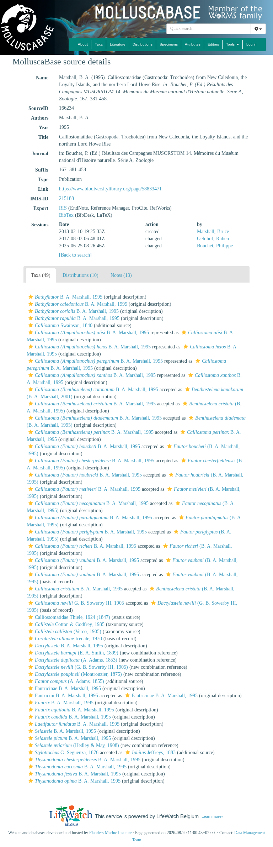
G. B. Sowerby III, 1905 (79, 603)
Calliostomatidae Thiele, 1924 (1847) (72, 617)
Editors (213, 44)
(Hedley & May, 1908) (77, 745)
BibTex (66, 215)
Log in (251, 44)
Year (43, 127)
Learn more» (213, 816)
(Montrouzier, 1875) (78, 674)
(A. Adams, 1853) (76, 660)
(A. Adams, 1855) (69, 681)
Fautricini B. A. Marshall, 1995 (66, 695)
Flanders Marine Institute (110, 832)
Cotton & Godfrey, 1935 (70, 624)
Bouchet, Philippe (215, 245)
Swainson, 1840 (63, 325)
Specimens (169, 44)
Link (43, 189)
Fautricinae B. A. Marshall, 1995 (68, 688)
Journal (40, 153)
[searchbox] (209, 29)
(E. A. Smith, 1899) (76, 653)
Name (42, 77)
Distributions (142, 44)
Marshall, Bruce (213, 231)
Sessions (39, 224)
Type (43, 179)
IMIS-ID (39, 198)
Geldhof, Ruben (213, 238)
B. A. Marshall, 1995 (68, 297)
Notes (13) (121, 275)
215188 (66, 198)
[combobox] (208, 28)
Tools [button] (231, 44)
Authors (39, 118)
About (83, 44)
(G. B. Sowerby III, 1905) (81, 667)
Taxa (99, 44)
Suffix (41, 170)
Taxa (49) (40, 275)
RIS (63, 208)
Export (40, 208)
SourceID (38, 108)
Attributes (192, 44)
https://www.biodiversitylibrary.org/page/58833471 (110, 188)
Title (43, 137)
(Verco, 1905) (68, 631)
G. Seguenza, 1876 (66, 752)
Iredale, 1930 (68, 638)
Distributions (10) (80, 275)
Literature (117, 44)
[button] (31, 296)
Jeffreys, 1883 (154, 752)
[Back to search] (75, 255)
